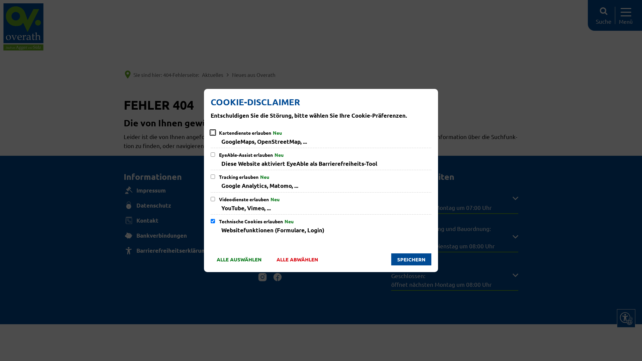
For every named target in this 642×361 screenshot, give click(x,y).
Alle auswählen (239, 259)
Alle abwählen (297, 259)
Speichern (411, 259)
